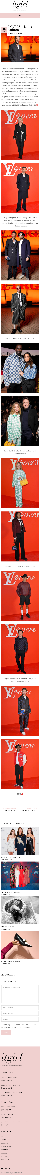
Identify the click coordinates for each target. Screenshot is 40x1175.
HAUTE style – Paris (29, 811)
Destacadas (6, 1146)
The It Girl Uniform (9, 1077)
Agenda (12, 33)
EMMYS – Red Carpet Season (11, 812)
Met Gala (5, 1156)
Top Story (5, 1160)
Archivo (4, 1143)
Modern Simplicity (8, 1114)
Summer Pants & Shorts (10, 1085)
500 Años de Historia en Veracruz (14, 1122)
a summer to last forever (11, 1092)
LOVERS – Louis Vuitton (20, 28)
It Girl (4, 1153)
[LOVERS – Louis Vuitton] (20, 47)
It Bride (4, 1150)
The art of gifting (8, 1107)
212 (2, 1136)
